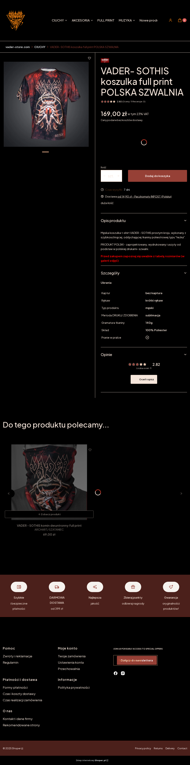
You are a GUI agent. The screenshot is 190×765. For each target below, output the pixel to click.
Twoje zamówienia (72, 656)
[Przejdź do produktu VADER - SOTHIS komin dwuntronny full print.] (49, 482)
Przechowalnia (69, 669)
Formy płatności (15, 687)
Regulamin (10, 662)
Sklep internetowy (91, 760)
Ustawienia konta (71, 662)
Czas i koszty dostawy (19, 694)
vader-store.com (18, 47)
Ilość (103, 167)
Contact (182, 748)
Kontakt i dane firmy (18, 719)
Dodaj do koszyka (157, 176)
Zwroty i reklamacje (17, 656)
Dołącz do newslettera (137, 660)
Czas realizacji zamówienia (22, 700)
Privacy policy (143, 748)
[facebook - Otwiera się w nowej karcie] (115, 673)
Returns (158, 748)
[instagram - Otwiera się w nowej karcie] (123, 673)
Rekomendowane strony (21, 725)
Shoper (16, 748)
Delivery (170, 748)
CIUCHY (39, 47)
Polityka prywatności (74, 687)
